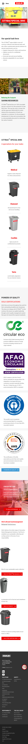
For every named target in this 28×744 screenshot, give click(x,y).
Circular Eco (4, 714)
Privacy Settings (5, 735)
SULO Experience (18, 714)
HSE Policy (4, 737)
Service (3, 706)
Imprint (3, 729)
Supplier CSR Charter (6, 739)
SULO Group (17, 712)
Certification (5, 716)
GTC (3, 741)
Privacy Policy (5, 731)
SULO (20, 3)
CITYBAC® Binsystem (7, 679)
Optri (3, 688)
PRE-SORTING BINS (6, 702)
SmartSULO (4, 704)
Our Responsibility (6, 712)
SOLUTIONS (5, 677)
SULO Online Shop (18, 716)
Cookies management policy (8, 733)
